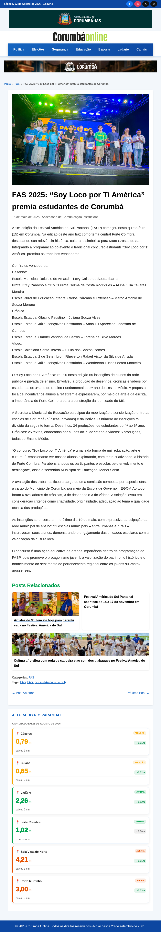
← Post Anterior (23, 693)
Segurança (60, 49)
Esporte (104, 49)
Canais (141, 49)
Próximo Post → (138, 693)
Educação (83, 49)
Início (7, 83)
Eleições (38, 49)
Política (18, 49)
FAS (17, 83)
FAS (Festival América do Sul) (46, 682)
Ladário (123, 49)
